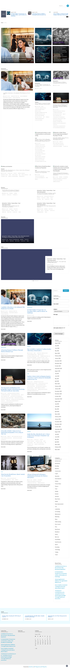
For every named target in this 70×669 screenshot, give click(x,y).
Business (60, 177)
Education (43, 197)
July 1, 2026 (56, 177)
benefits (61, 141)
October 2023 (58, 426)
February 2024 (58, 416)
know (47, 177)
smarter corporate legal (40, 158)
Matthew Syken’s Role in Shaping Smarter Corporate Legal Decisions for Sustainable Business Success (43, 140)
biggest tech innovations (14, 239)
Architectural (57, 461)
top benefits (15, 194)
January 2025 (57, 388)
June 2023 (57, 437)
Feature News (49, 190)
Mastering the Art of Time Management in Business (46, 206)
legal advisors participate (40, 150)
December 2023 (58, 421)
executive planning (38, 149)
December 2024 (58, 391)
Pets (56, 526)
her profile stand (4, 174)
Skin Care (57, 537)
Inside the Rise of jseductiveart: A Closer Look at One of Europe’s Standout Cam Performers (15, 171)
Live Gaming (57, 511)
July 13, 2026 (56, 141)
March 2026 (57, 353)
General (2, 169)
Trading (56, 552)
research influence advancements (60, 56)
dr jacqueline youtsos (58, 47)
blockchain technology (49, 196)
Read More (3, 329)
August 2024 (57, 401)
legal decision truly (39, 152)
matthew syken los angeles (40, 153)
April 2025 (57, 381)
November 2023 (58, 424)
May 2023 (57, 439)
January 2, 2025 (5, 193)
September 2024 (58, 399)
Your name (56, 298)
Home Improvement (41, 192)
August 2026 (57, 343)
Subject (55, 309)
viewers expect (22, 176)
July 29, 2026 (39, 47)
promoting (9, 212)
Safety (56, 534)
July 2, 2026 (38, 174)
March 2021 (57, 449)
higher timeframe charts (41, 50)
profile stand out (25, 174)
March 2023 (57, 444)
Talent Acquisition (15, 60)
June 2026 (57, 348)
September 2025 (58, 368)
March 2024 (57, 414)
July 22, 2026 (56, 109)
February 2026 (58, 355)
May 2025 (57, 378)
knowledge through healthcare (60, 51)
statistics (55, 57)
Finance (36, 102)
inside (10, 174)
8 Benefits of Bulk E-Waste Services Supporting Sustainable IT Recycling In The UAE (61, 138)
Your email (56, 304)
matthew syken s (38, 155)
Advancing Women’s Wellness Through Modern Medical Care (39, 14)
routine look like (39, 57)
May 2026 (57, 350)
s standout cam (4, 176)
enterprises (65, 177)
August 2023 (57, 431)
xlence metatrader (39, 60)
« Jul (36, 648)
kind (19, 174)
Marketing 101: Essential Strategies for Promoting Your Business (10, 206)
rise (30, 174)
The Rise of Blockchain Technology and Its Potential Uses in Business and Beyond (46, 194)
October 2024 (58, 396)
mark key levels (39, 51)
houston (3, 194)
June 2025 (57, 376)
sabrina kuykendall (56, 181)
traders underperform (40, 59)
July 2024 (57, 404)
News (56, 519)
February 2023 (58, 447)
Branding (57, 466)
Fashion (44, 190)
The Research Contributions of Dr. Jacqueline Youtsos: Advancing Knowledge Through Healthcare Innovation (60, 106)
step (44, 57)
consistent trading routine (41, 48)
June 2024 (57, 406)
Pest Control (57, 524)
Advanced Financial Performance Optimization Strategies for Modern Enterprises (61, 173)
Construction (58, 471)
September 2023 (58, 429)
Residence (57, 532)
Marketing (4, 212)
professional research (58, 53)
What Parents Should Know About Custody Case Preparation (42, 172)
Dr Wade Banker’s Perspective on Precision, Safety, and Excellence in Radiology (18, 15)
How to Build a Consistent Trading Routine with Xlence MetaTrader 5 (61, 14)
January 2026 (57, 358)
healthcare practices (58, 48)
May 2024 (57, 409)
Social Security (58, 542)
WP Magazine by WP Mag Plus (40, 666)
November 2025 (58, 363)
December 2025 (58, 361)
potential (39, 199)
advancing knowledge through (59, 111)
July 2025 (57, 373)
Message (56, 314)
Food (54, 190)
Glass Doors (57, 499)
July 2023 (57, 434)
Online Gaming (58, 521)
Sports (56, 544)
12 (40, 640)
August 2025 (57, 371)
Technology (65, 146)
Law (36, 138)
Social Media (57, 539)
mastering (47, 210)
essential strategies (6, 210)
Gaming (47, 197)
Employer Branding (22, 59)
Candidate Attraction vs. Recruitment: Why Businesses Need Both (16, 57)
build (43, 47)
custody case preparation (40, 177)
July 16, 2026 (38, 143)
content (15, 173)
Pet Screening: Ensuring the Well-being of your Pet (11, 616)
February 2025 (58, 386)
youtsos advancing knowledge (60, 60)
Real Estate (57, 529)
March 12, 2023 (40, 196)
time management (40, 212)
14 (45, 640)
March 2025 (57, 383)
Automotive (48, 29)
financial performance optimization (60, 178)
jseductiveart (15, 174)
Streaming (57, 547)
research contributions (58, 54)
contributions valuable (57, 112)
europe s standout (21, 173)
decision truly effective (39, 147)
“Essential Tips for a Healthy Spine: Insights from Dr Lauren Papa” (34, 616)
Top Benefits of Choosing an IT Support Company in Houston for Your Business (10, 191)
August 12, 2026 (57, 42)
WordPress (31, 666)
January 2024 (57, 419)
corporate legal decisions (40, 146)
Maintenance (57, 514)
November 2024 (58, 393)
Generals (57, 496)
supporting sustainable (57, 146)
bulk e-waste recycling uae (58, 143)
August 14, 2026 (6, 59)
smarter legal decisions (39, 159)
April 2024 (57, 411)
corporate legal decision (40, 144)
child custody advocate (39, 176)
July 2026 (57, 345)
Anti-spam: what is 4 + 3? (59, 327)
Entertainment (58, 478)
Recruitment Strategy (6, 60)
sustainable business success (40, 161)
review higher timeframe (40, 56)
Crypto (56, 473)
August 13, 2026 (40, 42)
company (15, 193)
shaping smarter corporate (40, 156)
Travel (52, 199)
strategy (47, 57)
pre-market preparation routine (42, 53)
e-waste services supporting (58, 144)
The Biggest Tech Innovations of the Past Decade (13, 237)
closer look (9, 173)
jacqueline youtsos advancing (60, 50)
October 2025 (58, 366)
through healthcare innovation (60, 59)
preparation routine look (41, 54)
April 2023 (57, 442)
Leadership (57, 509)
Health (64, 47)
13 (42, 640)
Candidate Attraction (13, 59)
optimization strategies (57, 180)
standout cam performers (13, 176)
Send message (59, 333)
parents (36, 179)
